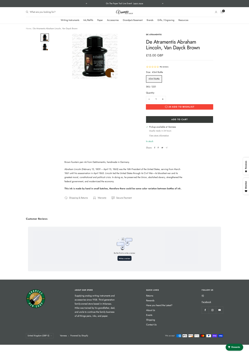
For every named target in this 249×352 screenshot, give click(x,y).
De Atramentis (154, 34)
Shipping (150, 320)
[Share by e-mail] (166, 148)
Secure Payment (124, 197)
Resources (183, 20)
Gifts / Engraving (165, 20)
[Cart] (221, 12)
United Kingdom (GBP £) (38, 335)
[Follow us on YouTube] (219, 310)
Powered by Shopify (79, 335)
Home (28, 28)
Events (149, 315)
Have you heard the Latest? (159, 305)
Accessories (113, 20)
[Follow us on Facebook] (205, 310)
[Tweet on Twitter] (162, 148)
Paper (100, 20)
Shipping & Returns (78, 197)
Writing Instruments (70, 20)
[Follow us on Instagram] (212, 310)
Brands (150, 20)
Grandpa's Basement (133, 20)
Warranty (102, 197)
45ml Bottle (154, 78)
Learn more (138, 3)
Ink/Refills (88, 20)
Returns (149, 295)
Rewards (150, 300)
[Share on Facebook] (154, 148)
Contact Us (151, 324)
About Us (150, 310)
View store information (159, 135)
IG (203, 295)
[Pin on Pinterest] (158, 148)
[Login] (216, 12)
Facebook (206, 302)
